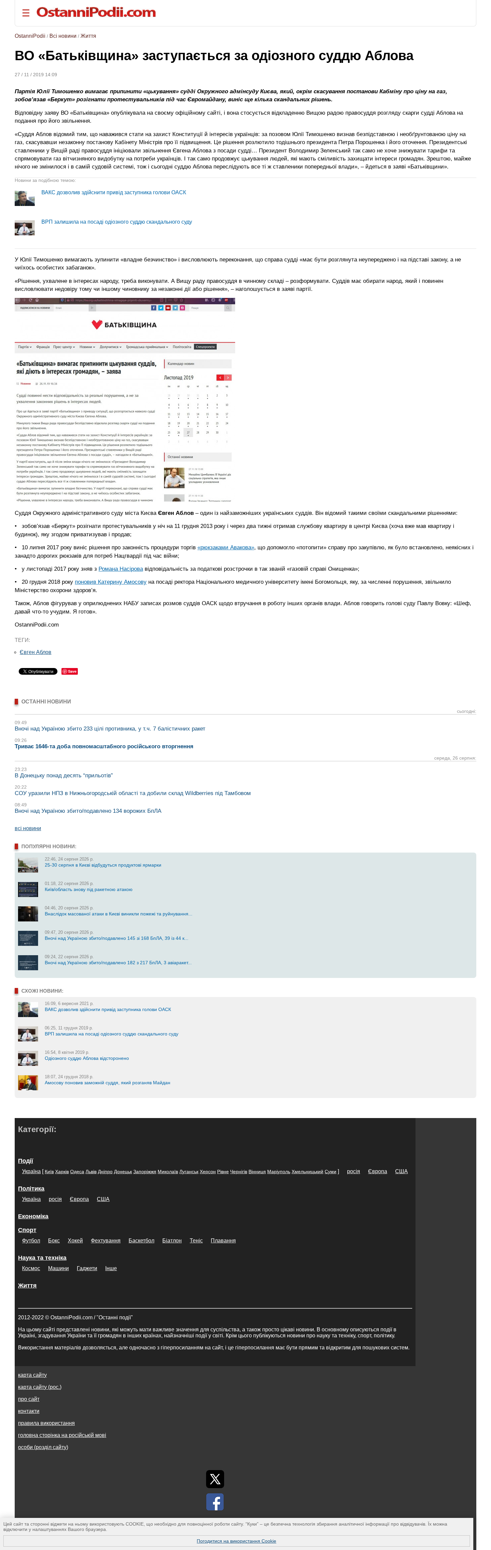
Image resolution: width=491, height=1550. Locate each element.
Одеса (77, 1171)
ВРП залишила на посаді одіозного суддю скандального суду (116, 222)
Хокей (75, 1240)
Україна (31, 1171)
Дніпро (105, 1171)
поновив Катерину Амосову (111, 581)
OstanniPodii (30, 36)
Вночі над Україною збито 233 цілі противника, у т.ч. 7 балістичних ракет (110, 729)
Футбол (31, 1240)
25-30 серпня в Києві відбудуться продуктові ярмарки (103, 865)
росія (353, 1171)
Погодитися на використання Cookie (236, 1541)
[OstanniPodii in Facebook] (215, 1502)
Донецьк (123, 1171)
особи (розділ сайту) (43, 1447)
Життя (88, 36)
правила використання (46, 1423)
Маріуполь (278, 1171)
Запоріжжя (144, 1171)
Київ (49, 1171)
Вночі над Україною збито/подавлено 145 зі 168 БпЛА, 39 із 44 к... (116, 938)
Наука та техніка (42, 1257)
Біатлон (172, 1240)
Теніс (196, 1240)
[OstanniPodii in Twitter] (215, 1479)
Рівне (223, 1171)
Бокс (54, 1240)
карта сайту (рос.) (39, 1387)
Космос (31, 1268)
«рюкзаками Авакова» (225, 547)
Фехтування (106, 1240)
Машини (58, 1268)
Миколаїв (168, 1171)
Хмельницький (307, 1171)
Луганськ (188, 1171)
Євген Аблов (35, 652)
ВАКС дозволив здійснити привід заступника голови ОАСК (113, 192)
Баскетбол (141, 1240)
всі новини (28, 828)
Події (25, 1160)
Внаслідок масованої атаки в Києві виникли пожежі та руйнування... (118, 913)
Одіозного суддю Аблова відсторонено (87, 1058)
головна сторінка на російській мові (62, 1435)
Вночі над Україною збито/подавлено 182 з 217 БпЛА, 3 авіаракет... (118, 962)
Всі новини (62, 36)
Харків (62, 1171)
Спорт (27, 1230)
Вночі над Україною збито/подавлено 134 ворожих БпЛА (88, 811)
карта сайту (32, 1375)
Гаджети (87, 1268)
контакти (28, 1411)
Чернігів (238, 1171)
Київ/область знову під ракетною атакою (89, 889)
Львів (91, 1171)
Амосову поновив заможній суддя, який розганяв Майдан (107, 1082)
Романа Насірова (121, 568)
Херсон (208, 1171)
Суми (330, 1171)
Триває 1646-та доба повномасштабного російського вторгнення (104, 746)
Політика (31, 1188)
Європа (377, 1171)
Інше (111, 1268)
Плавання (223, 1240)
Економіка (33, 1216)
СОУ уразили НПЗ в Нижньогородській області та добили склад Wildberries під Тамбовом (133, 793)
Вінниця (257, 1171)
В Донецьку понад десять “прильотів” (64, 775)
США (401, 1171)
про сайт (28, 1399)
